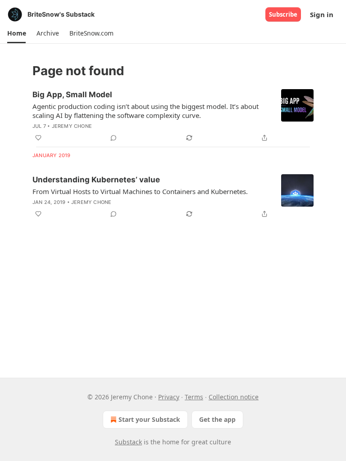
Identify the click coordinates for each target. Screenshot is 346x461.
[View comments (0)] (113, 137)
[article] (173, 116)
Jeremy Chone (72, 126)
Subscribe (283, 14)
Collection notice (234, 397)
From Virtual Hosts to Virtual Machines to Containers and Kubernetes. (140, 191)
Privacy (168, 397)
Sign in (321, 14)
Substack (128, 442)
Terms (194, 397)
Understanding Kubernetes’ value (96, 179)
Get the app (217, 419)
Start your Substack (149, 419)
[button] (16, 33)
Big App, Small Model (72, 94)
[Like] (38, 137)
